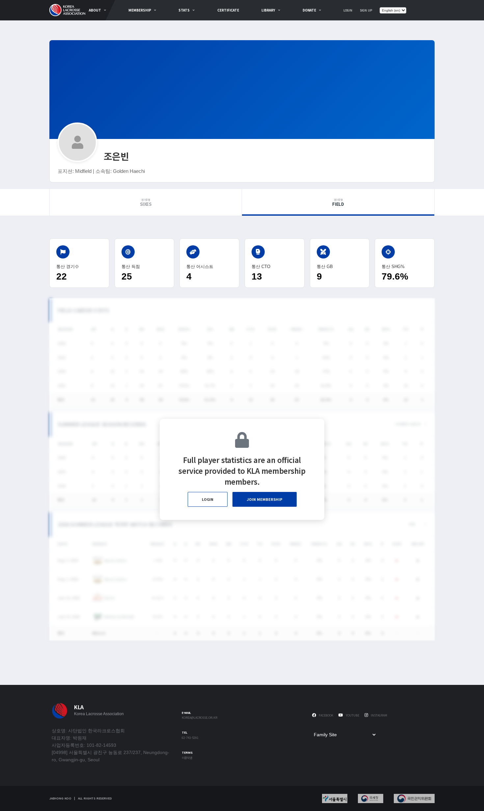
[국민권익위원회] (414, 798)
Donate (309, 10)
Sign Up (366, 10)
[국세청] (370, 798)
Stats (184, 10)
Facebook (325, 715)
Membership (139, 10)
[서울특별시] (334, 798)
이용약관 (187, 758)
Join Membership (264, 499)
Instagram (378, 715)
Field (338, 202)
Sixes (145, 202)
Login (347, 10)
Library (268, 10)
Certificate (228, 10)
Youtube (352, 715)
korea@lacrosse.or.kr (199, 718)
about (95, 10)
